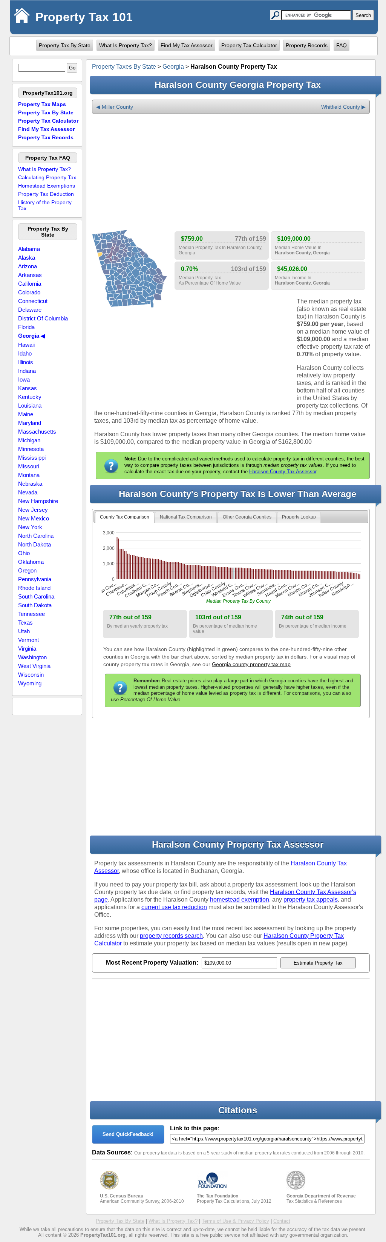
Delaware (29, 309)
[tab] (124, 517)
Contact (281, 1221)
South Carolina (36, 596)
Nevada (27, 492)
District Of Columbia (43, 318)
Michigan (29, 440)
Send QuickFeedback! (128, 1134)
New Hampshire (38, 501)
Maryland (29, 423)
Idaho (25, 353)
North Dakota (34, 544)
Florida (26, 327)
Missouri (28, 466)
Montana (29, 475)
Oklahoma (31, 562)
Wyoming (29, 683)
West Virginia (34, 666)
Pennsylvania (34, 579)
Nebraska (30, 483)
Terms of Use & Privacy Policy (235, 1221)
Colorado (29, 292)
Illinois (25, 362)
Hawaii (26, 345)
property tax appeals (310, 899)
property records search (171, 936)
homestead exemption (239, 899)
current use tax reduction (174, 907)
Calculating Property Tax (47, 177)
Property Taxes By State (124, 66)
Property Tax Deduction (46, 194)
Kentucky (29, 397)
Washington (32, 657)
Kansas (27, 388)
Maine (25, 414)
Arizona (27, 266)
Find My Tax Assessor (187, 45)
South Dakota (35, 605)
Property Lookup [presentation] (299, 517)
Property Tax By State (64, 45)
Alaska (26, 257)
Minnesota (31, 449)
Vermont (28, 640)
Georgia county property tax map (251, 664)
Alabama (29, 249)
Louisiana (29, 405)
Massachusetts (37, 431)
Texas (25, 622)
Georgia (173, 66)
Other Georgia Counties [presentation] (247, 517)
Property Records (307, 45)
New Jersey (33, 509)
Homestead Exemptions (46, 186)
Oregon (27, 570)
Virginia (27, 648)
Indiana (27, 371)
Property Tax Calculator (249, 45)
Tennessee (31, 614)
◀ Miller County (114, 107)
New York (30, 527)
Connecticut (32, 301)
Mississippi (32, 457)
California (29, 283)
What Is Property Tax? (125, 45)
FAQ (341, 45)
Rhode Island (34, 588)
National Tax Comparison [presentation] (186, 517)
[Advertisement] (231, 173)
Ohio (24, 553)
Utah (24, 631)
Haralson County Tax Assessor (282, 471)
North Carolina (36, 536)
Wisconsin (31, 674)
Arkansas (30, 275)
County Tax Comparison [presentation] (124, 517)
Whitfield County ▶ (343, 107)
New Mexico (33, 518)
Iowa (24, 379)
